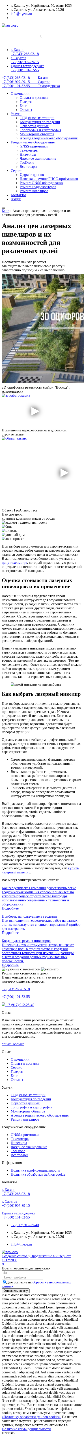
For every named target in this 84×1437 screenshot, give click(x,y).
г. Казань (25, 52)
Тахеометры (29, 150)
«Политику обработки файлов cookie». (31, 1417)
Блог (23, 106)
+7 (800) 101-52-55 (16, 997)
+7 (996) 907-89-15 (16, 1203)
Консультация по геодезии (40, 122)
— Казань (25, 78)
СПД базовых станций (37, 118)
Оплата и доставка (34, 97)
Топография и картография (40, 130)
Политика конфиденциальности (35, 1170)
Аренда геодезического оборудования (49, 138)
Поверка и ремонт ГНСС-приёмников (49, 179)
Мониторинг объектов (37, 134)
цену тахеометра (14, 562)
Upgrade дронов (32, 175)
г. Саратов (25, 60)
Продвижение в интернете (50, 1256)
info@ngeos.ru (21, 14)
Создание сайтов (15, 1256)
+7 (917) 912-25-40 (19, 1005)
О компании (20, 93)
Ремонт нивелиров (34, 191)
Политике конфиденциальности (26, 1429)
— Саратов (26, 82)
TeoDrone (27, 162)
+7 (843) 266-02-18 (16, 989)
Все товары (28, 166)
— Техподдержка (31, 86)
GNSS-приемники (34, 146)
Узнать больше (13, 1044)
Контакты (18, 195)
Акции (16, 199)
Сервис (16, 171)
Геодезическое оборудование (33, 142)
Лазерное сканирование (38, 158)
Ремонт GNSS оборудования (41, 183)
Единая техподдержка (27, 68)
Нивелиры (28, 154)
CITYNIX (9, 1260)
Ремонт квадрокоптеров (38, 187)
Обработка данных (34, 126)
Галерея (26, 102)
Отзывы (26, 110)
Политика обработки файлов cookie (38, 1174)
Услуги (16, 114)
